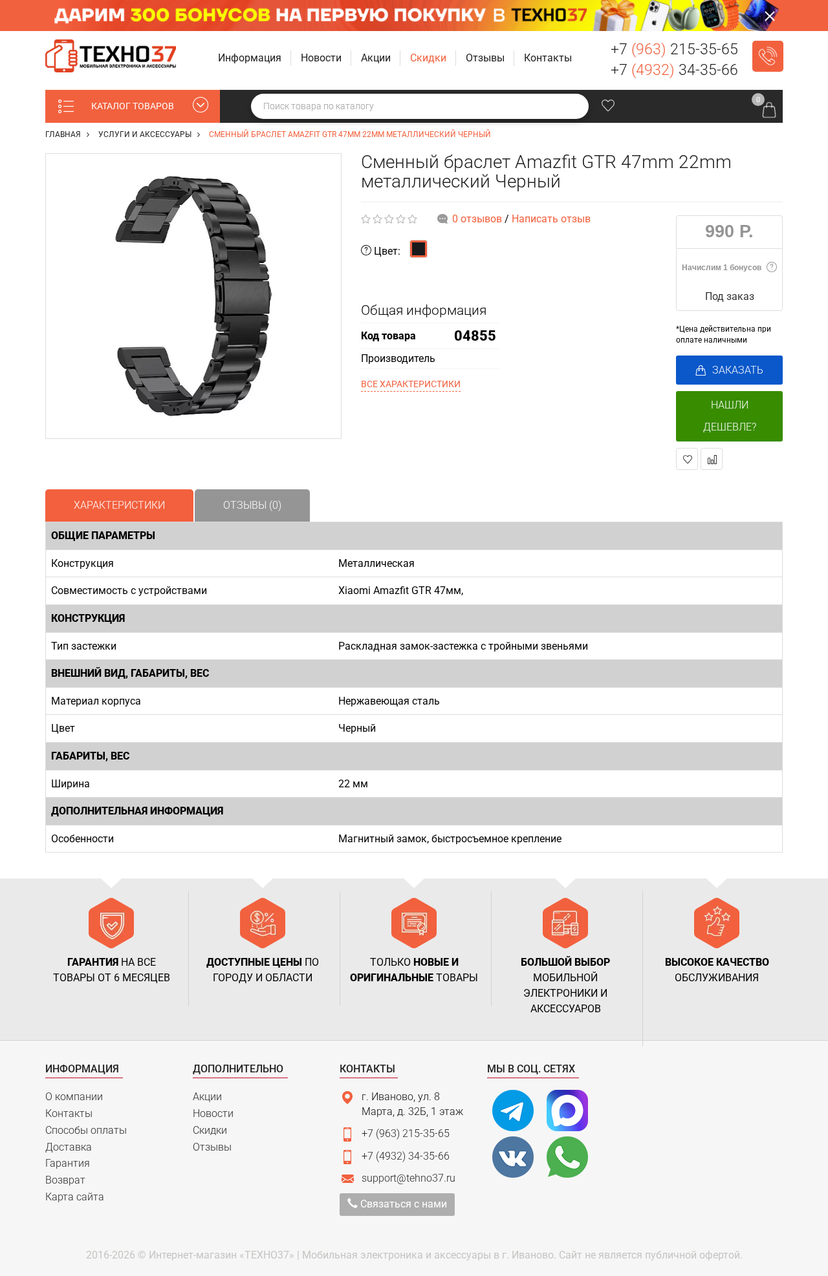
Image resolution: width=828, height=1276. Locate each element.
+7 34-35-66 (674, 70)
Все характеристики (411, 384)
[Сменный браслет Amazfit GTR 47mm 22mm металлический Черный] (193, 296)
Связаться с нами (402, 1204)
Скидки (210, 1130)
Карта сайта (74, 1197)
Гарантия (67, 1163)
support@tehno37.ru (408, 1178)
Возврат (65, 1180)
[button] (251, 58)
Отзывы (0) (252, 505)
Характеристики (119, 505)
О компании (74, 1096)
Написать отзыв (551, 219)
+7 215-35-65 (674, 49)
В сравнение (712, 459)
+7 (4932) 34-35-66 (406, 1156)
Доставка (68, 1147)
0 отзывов (477, 219)
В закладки (687, 459)
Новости (213, 1113)
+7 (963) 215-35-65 (406, 1133)
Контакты (69, 1113)
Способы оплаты (86, 1130)
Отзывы (212, 1147)
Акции (207, 1096)
